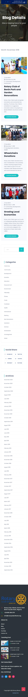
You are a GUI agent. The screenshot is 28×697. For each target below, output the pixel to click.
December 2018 (8, 456)
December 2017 (8, 478)
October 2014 (7, 543)
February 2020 (8, 402)
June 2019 (6, 433)
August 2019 (7, 425)
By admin (8, 77)
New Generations (8, 319)
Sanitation (6, 323)
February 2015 (7, 532)
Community (9, 81)
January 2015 (7, 535)
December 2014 (8, 539)
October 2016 (7, 516)
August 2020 (7, 395)
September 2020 (8, 391)
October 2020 (7, 387)
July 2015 (6, 520)
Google (20, 358)
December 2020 (8, 379)
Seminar (6, 327)
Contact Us (4, 633)
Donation (16, 148)
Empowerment (8, 208)
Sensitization (7, 330)
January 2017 (7, 509)
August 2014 (7, 551)
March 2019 (7, 444)
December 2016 (8, 513)
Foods (5, 300)
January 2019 (7, 452)
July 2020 (6, 398)
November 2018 (8, 459)
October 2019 (7, 417)
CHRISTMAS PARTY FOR (16, 654)
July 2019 (6, 429)
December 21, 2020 (15, 643)
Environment (7, 83)
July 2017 (6, 497)
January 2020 (7, 406)
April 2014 (6, 558)
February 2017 (7, 505)
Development (16, 81)
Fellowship (6, 292)
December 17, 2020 (15, 656)
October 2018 (7, 463)
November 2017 (8, 482)
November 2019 (8, 414)
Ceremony (7, 266)
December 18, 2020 (15, 650)
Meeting (6, 315)
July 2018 (6, 471)
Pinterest (9, 363)
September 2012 (8, 570)
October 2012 (7, 566)
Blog (2, 626)
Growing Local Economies (11, 213)
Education (6, 281)
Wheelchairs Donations (11, 155)
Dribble (10, 358)
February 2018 (7, 475)
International (7, 311)
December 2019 (8, 410)
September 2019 (8, 421)
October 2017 (7, 486)
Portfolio (3, 631)
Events (3, 628)
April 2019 (6, 440)
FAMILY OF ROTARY (15, 641)
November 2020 (8, 383)
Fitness (6, 296)
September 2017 (8, 490)
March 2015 (7, 528)
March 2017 (7, 501)
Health (6, 150)
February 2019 (7, 448)
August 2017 (7, 494)
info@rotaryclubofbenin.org (18, 2)
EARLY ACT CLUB (14, 648)
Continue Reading (11, 116)
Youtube (19, 363)
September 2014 (8, 547)
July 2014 (6, 555)
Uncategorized (8, 334)
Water (5, 338)
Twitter (19, 354)
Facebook (9, 354)
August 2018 (7, 467)
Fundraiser (7, 304)
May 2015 (6, 524)
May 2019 (6, 437)
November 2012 (8, 562)
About (2, 624)
